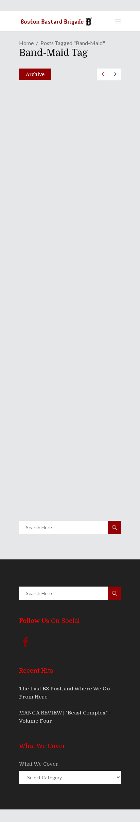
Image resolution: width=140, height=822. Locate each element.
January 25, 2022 (48, 483)
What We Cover (38, 764)
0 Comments (68, 172)
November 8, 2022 (50, 266)
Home (26, 43)
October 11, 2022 (48, 374)
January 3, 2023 (47, 157)
